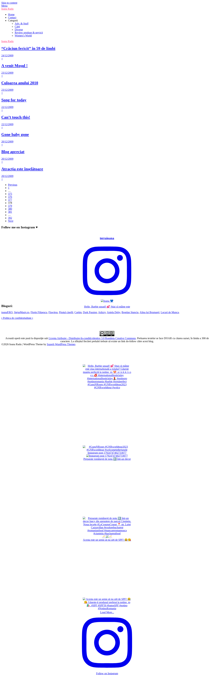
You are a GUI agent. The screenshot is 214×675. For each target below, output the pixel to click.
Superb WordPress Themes (61, 344)
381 (10, 211)
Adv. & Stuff (21, 23)
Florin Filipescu (39, 312)
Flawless (53, 312)
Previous (12, 184)
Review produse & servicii (29, 32)
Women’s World (23, 35)
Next (10, 220)
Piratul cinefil (66, 312)
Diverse (19, 29)
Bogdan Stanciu (130, 312)
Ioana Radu (7, 8)
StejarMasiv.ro (21, 312)
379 (10, 205)
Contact (12, 17)
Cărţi (17, 26)
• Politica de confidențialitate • (17, 318)
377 (10, 199)
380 (10, 208)
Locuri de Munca (170, 312)
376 (10, 196)
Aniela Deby (113, 312)
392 (10, 217)
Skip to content (9, 2)
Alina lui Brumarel (149, 312)
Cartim (78, 312)
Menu (4, 5)
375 (10, 193)
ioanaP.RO (7, 312)
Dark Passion (90, 312)
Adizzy (102, 312)
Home (11, 14)
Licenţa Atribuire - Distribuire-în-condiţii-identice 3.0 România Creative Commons (92, 338)
